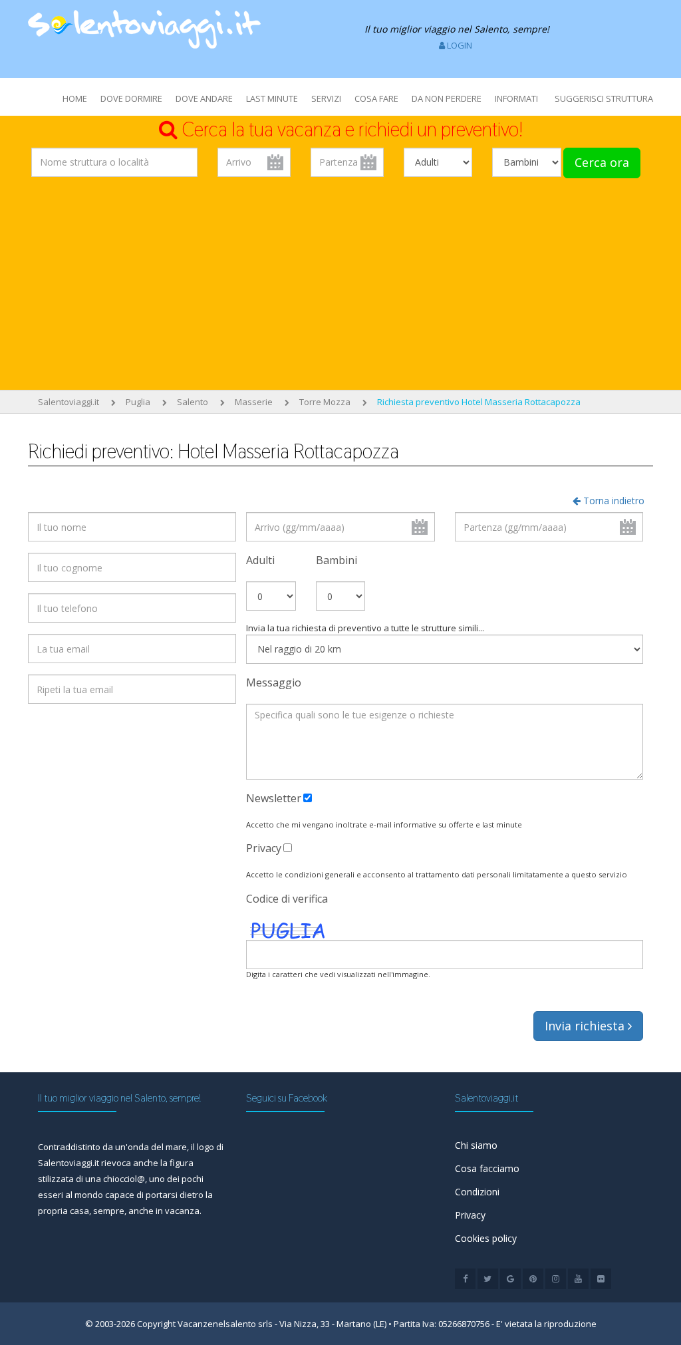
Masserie (254, 402)
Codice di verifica (287, 898)
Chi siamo (476, 1145)
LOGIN (458, 45)
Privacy (263, 848)
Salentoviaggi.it (68, 402)
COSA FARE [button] (376, 98)
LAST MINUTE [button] (272, 98)
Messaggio (273, 682)
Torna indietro (612, 500)
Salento (192, 402)
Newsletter (273, 798)
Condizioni (477, 1191)
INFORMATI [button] (516, 98)
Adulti (260, 560)
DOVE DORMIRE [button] (131, 98)
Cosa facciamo (487, 1168)
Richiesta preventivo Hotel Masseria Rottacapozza (479, 402)
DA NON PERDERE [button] (446, 98)
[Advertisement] (340, 287)
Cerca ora (602, 162)
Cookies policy (486, 1238)
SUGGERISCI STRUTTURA (604, 98)
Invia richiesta (586, 1026)
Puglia (138, 402)
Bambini (336, 560)
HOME (75, 98)
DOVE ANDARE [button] (204, 98)
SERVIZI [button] (326, 98)
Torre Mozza (324, 402)
